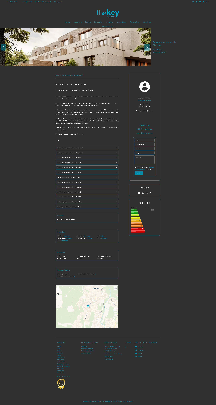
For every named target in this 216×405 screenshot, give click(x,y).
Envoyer (139, 173)
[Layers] (115, 288)
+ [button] (58, 288)
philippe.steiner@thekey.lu (145, 111)
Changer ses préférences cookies (91, 401)
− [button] (58, 290)
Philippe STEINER (144, 98)
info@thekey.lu (28, 2)
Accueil (57, 75)
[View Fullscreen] (58, 294)
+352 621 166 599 (146, 106)
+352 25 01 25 (13, 2)
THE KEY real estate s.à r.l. (112, 346)
